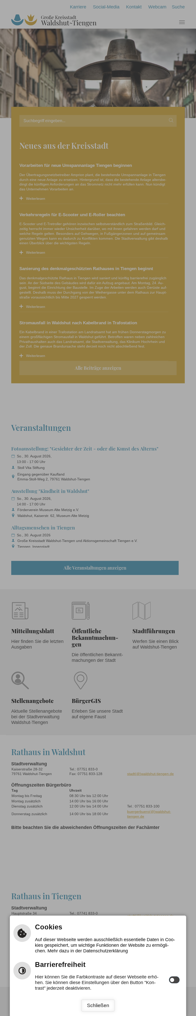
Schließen (98, 1005)
